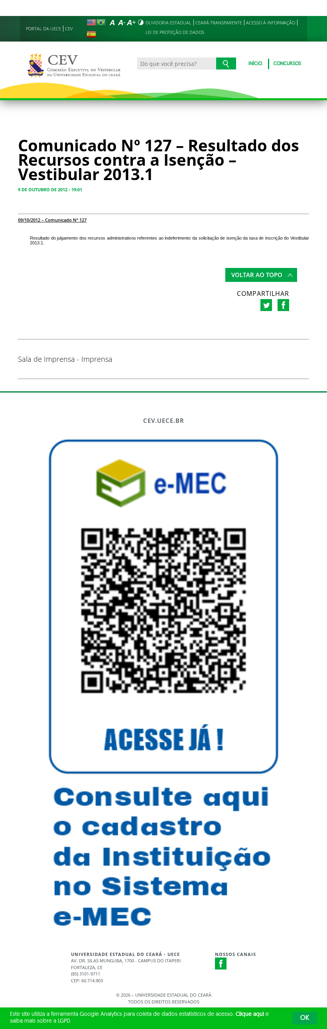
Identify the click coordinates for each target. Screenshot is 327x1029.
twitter (266, 305)
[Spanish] (91, 34)
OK (304, 1018)
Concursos (287, 63)
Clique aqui (250, 1014)
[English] (91, 22)
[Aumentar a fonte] (131, 22)
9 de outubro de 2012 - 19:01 (50, 189)
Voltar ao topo (256, 275)
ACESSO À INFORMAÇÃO (270, 23)
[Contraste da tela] (141, 22)
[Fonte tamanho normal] (112, 22)
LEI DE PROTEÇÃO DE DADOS (175, 32)
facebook (283, 305)
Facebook (221, 964)
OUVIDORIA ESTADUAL (168, 23)
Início (255, 63)
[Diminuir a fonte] (121, 22)
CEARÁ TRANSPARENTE (218, 23)
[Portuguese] (101, 22)
